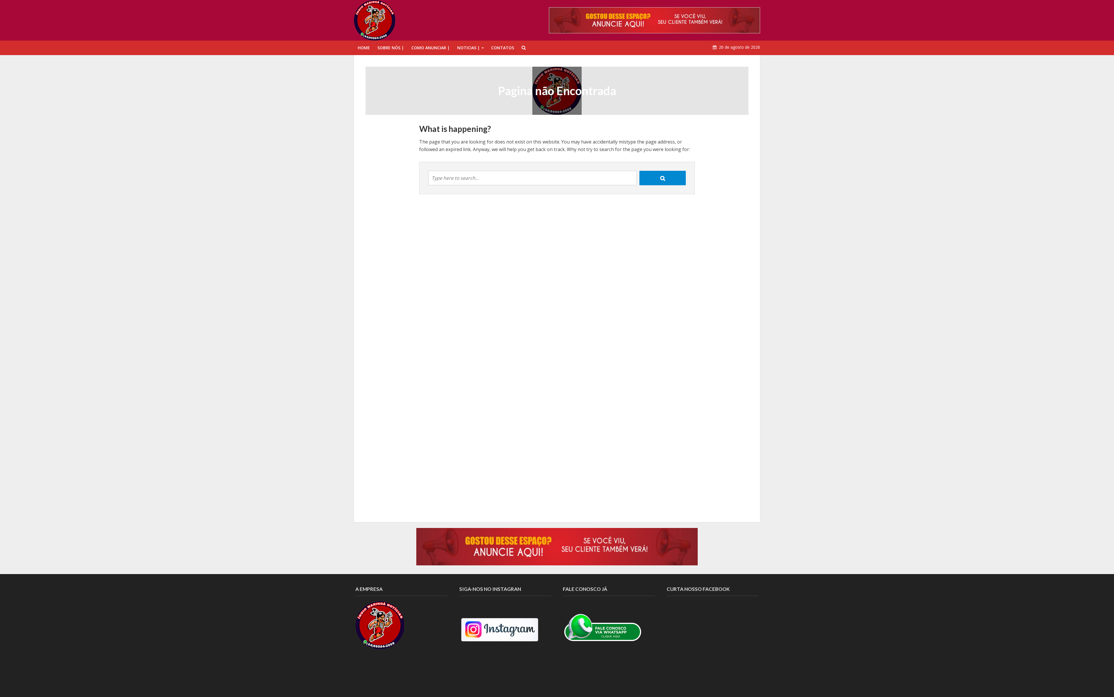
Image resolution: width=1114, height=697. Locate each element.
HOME (364, 47)
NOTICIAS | (468, 47)
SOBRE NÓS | (390, 47)
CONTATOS (502, 47)
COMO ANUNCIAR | (430, 47)
